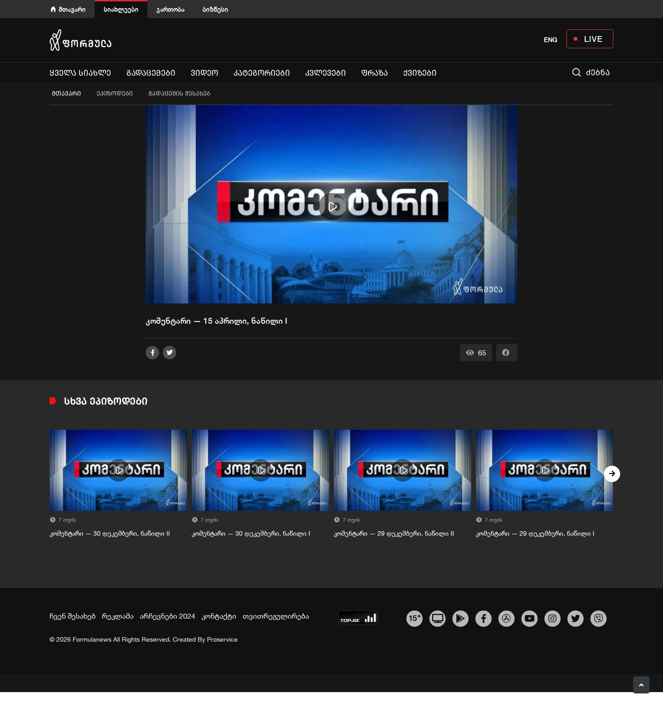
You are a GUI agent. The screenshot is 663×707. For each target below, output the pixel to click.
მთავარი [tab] (66, 93)
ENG (550, 39)
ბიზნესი (215, 9)
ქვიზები (420, 73)
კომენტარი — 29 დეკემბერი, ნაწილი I (535, 533)
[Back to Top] (641, 684)
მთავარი (72, 9)
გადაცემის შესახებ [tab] (179, 93)
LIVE (593, 39)
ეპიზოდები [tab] (115, 93)
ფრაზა (374, 73)
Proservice (222, 639)
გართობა (170, 9)
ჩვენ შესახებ (73, 616)
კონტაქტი (219, 616)
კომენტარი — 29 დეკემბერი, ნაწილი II (394, 533)
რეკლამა (118, 616)
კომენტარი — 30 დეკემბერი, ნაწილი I (251, 533)
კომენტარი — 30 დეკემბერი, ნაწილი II (110, 533)
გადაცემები (150, 73)
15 (415, 617)
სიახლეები (121, 9)
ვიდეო (204, 73)
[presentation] (51, 474)
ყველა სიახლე (80, 73)
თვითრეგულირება (276, 616)
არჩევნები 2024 (167, 616)
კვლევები (325, 73)
